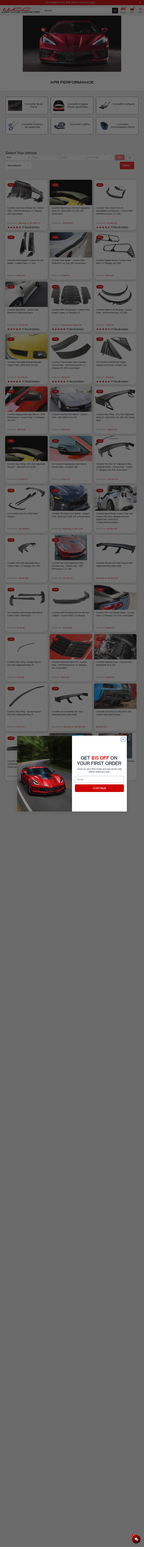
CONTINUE (99, 788)
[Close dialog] (123, 739)
